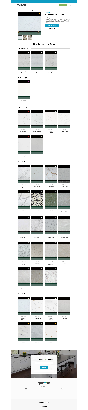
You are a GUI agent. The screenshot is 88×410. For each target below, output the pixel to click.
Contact (57, 5)
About (37, 5)
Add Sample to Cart (52, 25)
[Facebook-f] (41, 406)
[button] (50, 28)
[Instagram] (44, 406)
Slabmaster (32, 5)
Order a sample (63, 5)
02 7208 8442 (49, 2)
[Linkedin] (46, 406)
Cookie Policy (46, 400)
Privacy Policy (41, 400)
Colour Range (42, 5)
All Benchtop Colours (23, 10)
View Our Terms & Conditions (44, 402)
